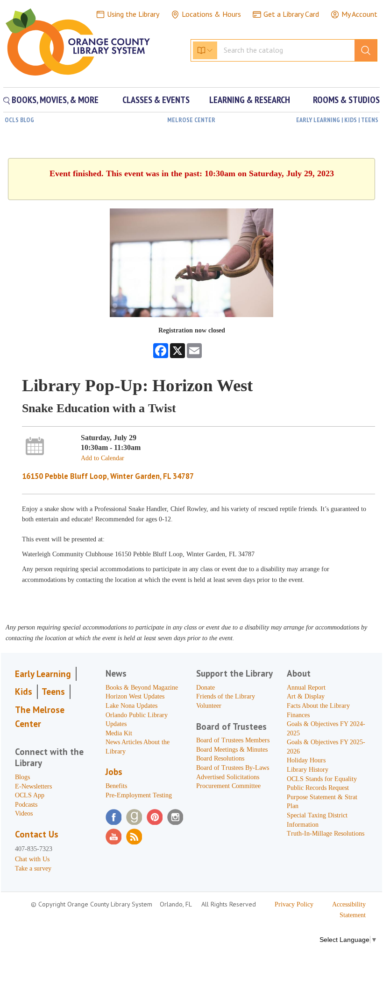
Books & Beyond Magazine (142, 687)
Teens (53, 691)
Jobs (114, 771)
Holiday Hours (306, 760)
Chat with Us (32, 859)
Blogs (22, 777)
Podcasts (26, 804)
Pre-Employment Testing (139, 795)
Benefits (116, 785)
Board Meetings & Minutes (232, 749)
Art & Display (306, 696)
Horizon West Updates (135, 696)
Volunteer (208, 705)
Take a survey (33, 868)
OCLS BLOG (19, 120)
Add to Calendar (102, 458)
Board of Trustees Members (233, 740)
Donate (205, 687)
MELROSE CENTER (191, 120)
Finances (298, 715)
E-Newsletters (33, 786)
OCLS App (29, 795)
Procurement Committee (228, 785)
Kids (23, 691)
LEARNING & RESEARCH (249, 100)
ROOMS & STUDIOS (346, 100)
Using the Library (133, 14)
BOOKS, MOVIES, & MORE (54, 100)
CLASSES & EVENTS (156, 100)
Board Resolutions (220, 758)
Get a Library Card (291, 14)
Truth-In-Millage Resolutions (325, 833)
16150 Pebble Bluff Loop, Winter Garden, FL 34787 (108, 476)
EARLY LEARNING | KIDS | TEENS (337, 120)
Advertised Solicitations (227, 777)
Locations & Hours (211, 14)
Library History (307, 769)
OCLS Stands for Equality (322, 778)
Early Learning (43, 673)
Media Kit (119, 733)
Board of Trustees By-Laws (232, 767)
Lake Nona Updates (131, 705)
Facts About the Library (318, 705)
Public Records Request (318, 787)
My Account (359, 14)
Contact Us (36, 834)
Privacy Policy (294, 904)
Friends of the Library (225, 696)
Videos (24, 813)
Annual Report (306, 687)
